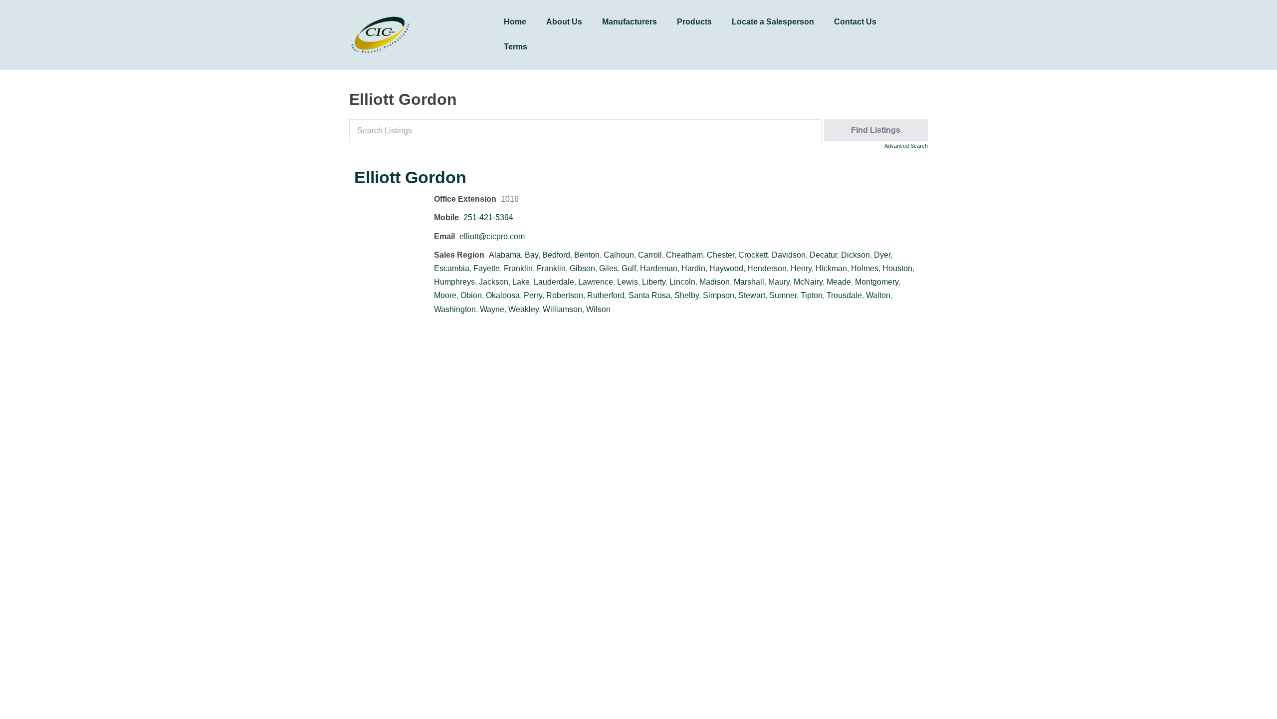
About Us (564, 21)
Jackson (493, 282)
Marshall (749, 282)
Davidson (789, 255)
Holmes (864, 268)
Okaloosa (503, 295)
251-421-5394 (488, 217)
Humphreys (454, 282)
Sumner (783, 295)
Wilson (598, 309)
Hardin (693, 268)
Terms (515, 46)
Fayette (486, 268)
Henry (801, 268)
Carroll (650, 255)
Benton (587, 255)
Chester (720, 255)
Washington (455, 309)
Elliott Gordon (410, 177)
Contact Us (855, 21)
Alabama (505, 255)
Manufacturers (629, 21)
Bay (531, 255)
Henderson (767, 268)
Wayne (492, 309)
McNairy (808, 282)
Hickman (831, 268)
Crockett (753, 255)
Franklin (518, 268)
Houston (897, 268)
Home (515, 21)
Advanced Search (906, 146)
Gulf (629, 268)
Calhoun (619, 255)
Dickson (855, 255)
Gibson (582, 268)
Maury (779, 282)
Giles (608, 268)
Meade (839, 282)
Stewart (751, 295)
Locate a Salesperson (773, 21)
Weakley (523, 309)
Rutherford (606, 295)
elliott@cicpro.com (492, 236)
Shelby (686, 295)
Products (694, 21)
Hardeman (658, 268)
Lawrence (595, 282)
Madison (714, 282)
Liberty (653, 282)
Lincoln (682, 282)
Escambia (451, 268)
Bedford (556, 255)
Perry (533, 295)
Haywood (726, 268)
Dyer (882, 255)
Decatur (823, 255)
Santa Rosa (649, 295)
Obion (471, 295)
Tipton (812, 295)
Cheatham (684, 255)
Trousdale (844, 295)
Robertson (564, 295)
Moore (445, 295)
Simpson (718, 295)
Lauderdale (554, 282)
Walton (878, 295)
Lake (521, 282)
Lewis (627, 282)
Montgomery (876, 282)
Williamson (562, 309)
